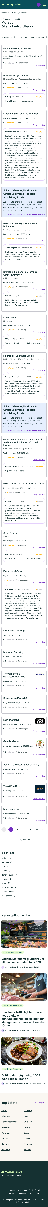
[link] (24, 57)
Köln (26, 1116)
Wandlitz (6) (6, 862)
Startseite (5, 13)
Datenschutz (22, 1190)
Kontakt (13, 1190)
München (5, 1116)
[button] (39, 5)
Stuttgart (28, 1122)
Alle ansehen (41, 1103)
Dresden (28, 1138)
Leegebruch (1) (8, 891)
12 (43, 829)
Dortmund (5, 1133)
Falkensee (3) (7, 866)
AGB (29, 1193)
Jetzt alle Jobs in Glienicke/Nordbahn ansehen (26, 214)
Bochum (27, 1149)
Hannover (5, 1144)
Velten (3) (5, 871)
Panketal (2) (6, 879)
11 (37, 829)
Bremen (4, 1138)
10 (30, 829)
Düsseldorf (6, 1127)
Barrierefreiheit (34, 1190)
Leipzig (27, 1127)
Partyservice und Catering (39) (33, 37)
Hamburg (28, 1110)
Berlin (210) (6, 858)
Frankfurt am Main (9, 1122)
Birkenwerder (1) (8, 887)
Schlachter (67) (8, 37)
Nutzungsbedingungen (17, 1193)
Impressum (37, 1193)
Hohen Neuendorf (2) (10, 875)
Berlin (4, 1110)
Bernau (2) (6, 883)
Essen (26, 1133)
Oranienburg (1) (8, 896)
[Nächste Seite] (44, 834)
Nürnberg (28, 1144)
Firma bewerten (39, 65)
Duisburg (5, 1149)
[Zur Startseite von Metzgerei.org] (11, 4)
